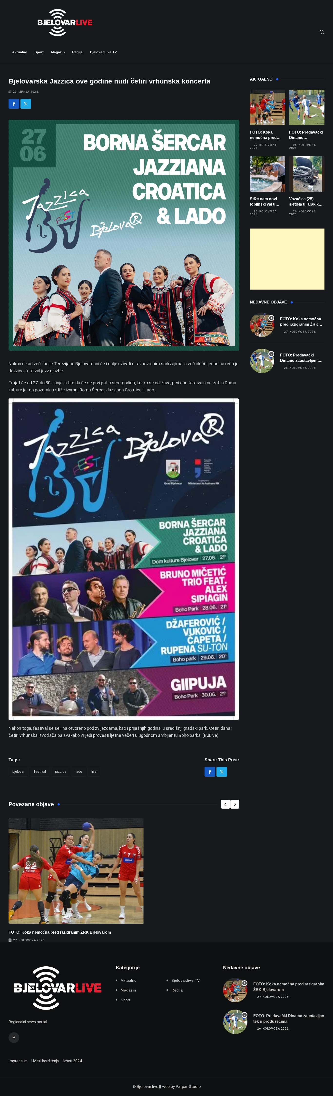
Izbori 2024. (73, 1061)
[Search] (322, 32)
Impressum (18, 1061)
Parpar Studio (188, 1086)
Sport (39, 52)
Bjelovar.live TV (103, 52)
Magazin (58, 52)
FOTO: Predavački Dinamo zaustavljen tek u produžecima (301, 360)
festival (40, 771)
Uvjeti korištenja (45, 1061)
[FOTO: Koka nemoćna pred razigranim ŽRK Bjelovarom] (267, 107)
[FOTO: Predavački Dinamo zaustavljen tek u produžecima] (306, 107)
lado (79, 771)
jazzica (60, 771)
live (94, 771)
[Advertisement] (287, 259)
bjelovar (18, 771)
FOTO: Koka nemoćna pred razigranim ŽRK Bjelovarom (60, 932)
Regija (77, 52)
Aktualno (19, 52)
